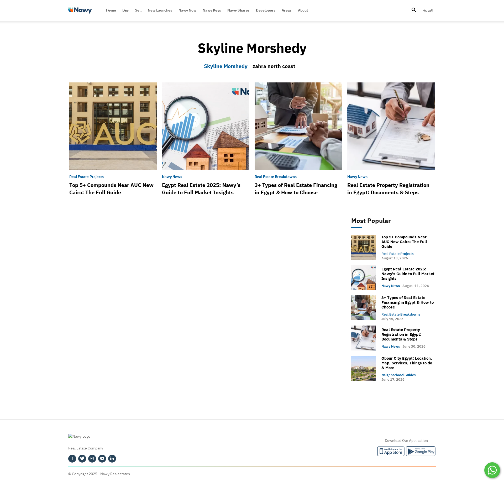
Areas (287, 10)
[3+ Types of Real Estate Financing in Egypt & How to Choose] (298, 126)
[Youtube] (102, 459)
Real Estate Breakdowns (276, 177)
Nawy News (172, 177)
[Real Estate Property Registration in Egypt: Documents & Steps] (391, 126)
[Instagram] (92, 459)
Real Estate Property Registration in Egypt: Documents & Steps (388, 188)
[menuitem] (428, 10)
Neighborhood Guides (398, 375)
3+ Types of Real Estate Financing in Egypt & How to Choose (296, 188)
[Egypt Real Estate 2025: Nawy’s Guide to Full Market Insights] (205, 126)
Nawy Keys (212, 10)
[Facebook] (72, 459)
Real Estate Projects (86, 177)
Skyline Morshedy (226, 66)
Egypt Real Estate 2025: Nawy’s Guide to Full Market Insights (201, 188)
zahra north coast (274, 66)
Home (111, 10)
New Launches (160, 10)
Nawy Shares (238, 10)
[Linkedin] (112, 459)
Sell (138, 10)
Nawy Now (187, 10)
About (303, 10)
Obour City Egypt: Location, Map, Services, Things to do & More (406, 363)
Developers (265, 10)
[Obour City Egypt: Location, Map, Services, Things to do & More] (363, 368)
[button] (413, 11)
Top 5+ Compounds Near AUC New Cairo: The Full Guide (111, 188)
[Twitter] (82, 459)
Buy (125, 10)
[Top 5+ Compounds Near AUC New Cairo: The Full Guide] (113, 126)
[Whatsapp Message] (492, 470)
